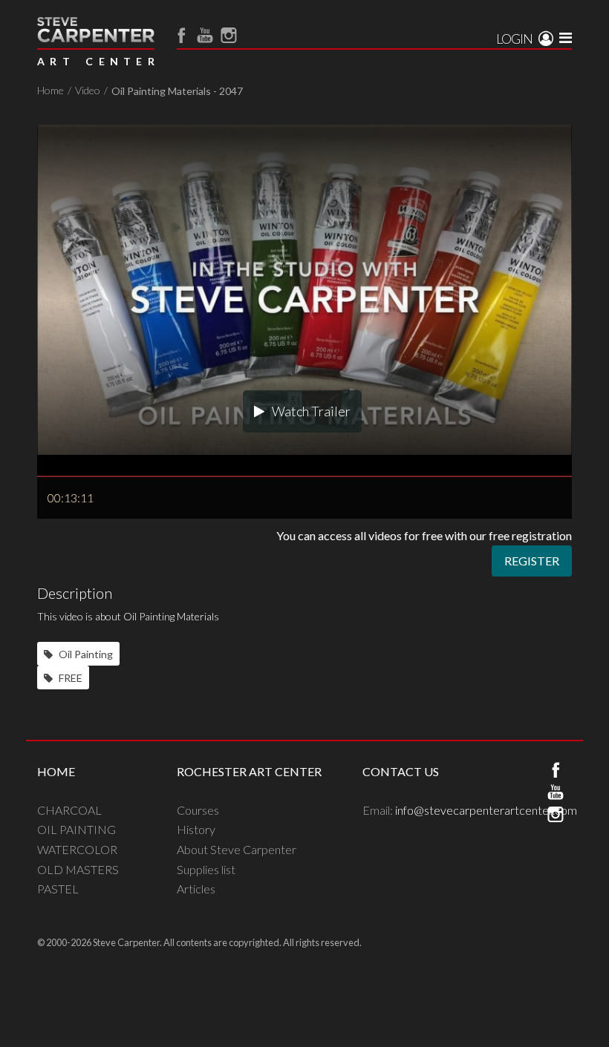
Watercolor (77, 849)
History (196, 829)
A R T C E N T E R (95, 61)
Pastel (58, 889)
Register (531, 561)
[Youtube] (205, 35)
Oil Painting (84, 654)
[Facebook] (181, 35)
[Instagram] (229, 35)
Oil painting (76, 829)
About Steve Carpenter (236, 849)
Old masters (78, 869)
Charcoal (69, 810)
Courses (198, 810)
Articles (196, 889)
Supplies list (206, 869)
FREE (69, 678)
